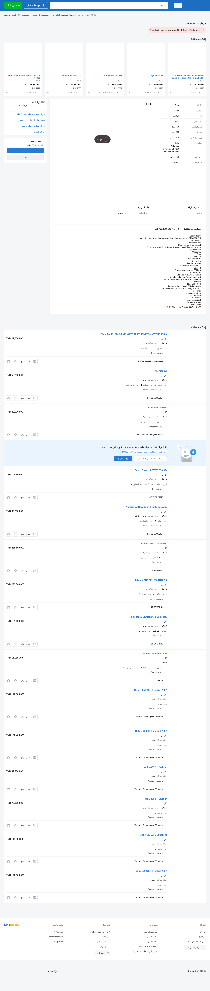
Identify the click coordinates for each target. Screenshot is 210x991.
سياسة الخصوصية (150, 937)
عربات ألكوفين (38, 132)
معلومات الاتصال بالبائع (196, 941)
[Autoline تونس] (196, 5)
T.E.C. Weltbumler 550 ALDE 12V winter (24, 76)
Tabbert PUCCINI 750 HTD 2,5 (151, 580)
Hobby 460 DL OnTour (155, 767)
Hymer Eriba (156, 75)
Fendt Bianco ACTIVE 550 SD (151, 470)
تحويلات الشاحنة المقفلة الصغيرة (31, 120)
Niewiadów (161, 371)
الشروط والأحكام (151, 932)
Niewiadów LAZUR (156, 407)
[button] (15, 361)
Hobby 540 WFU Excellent (153, 835)
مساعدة (202, 937)
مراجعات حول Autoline (148, 946)
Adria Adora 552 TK (71, 75)
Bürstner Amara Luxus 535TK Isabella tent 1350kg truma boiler (188, 76)
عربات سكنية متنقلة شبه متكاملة (31, 114)
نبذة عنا (203, 932)
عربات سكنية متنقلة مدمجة (33, 126)
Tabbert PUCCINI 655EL (154, 543)
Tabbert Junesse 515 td (154, 653)
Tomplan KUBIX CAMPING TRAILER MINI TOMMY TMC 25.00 (134, 334)
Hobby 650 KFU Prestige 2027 (150, 690)
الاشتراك (121, 459)
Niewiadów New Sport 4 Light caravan (146, 507)
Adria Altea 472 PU (112, 75)
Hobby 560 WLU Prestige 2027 (150, 871)
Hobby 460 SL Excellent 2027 (151, 731)
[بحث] (165, 5)
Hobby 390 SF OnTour (155, 799)
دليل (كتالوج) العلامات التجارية (145, 951)
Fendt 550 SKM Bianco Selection (149, 617)
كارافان (176, 116)
